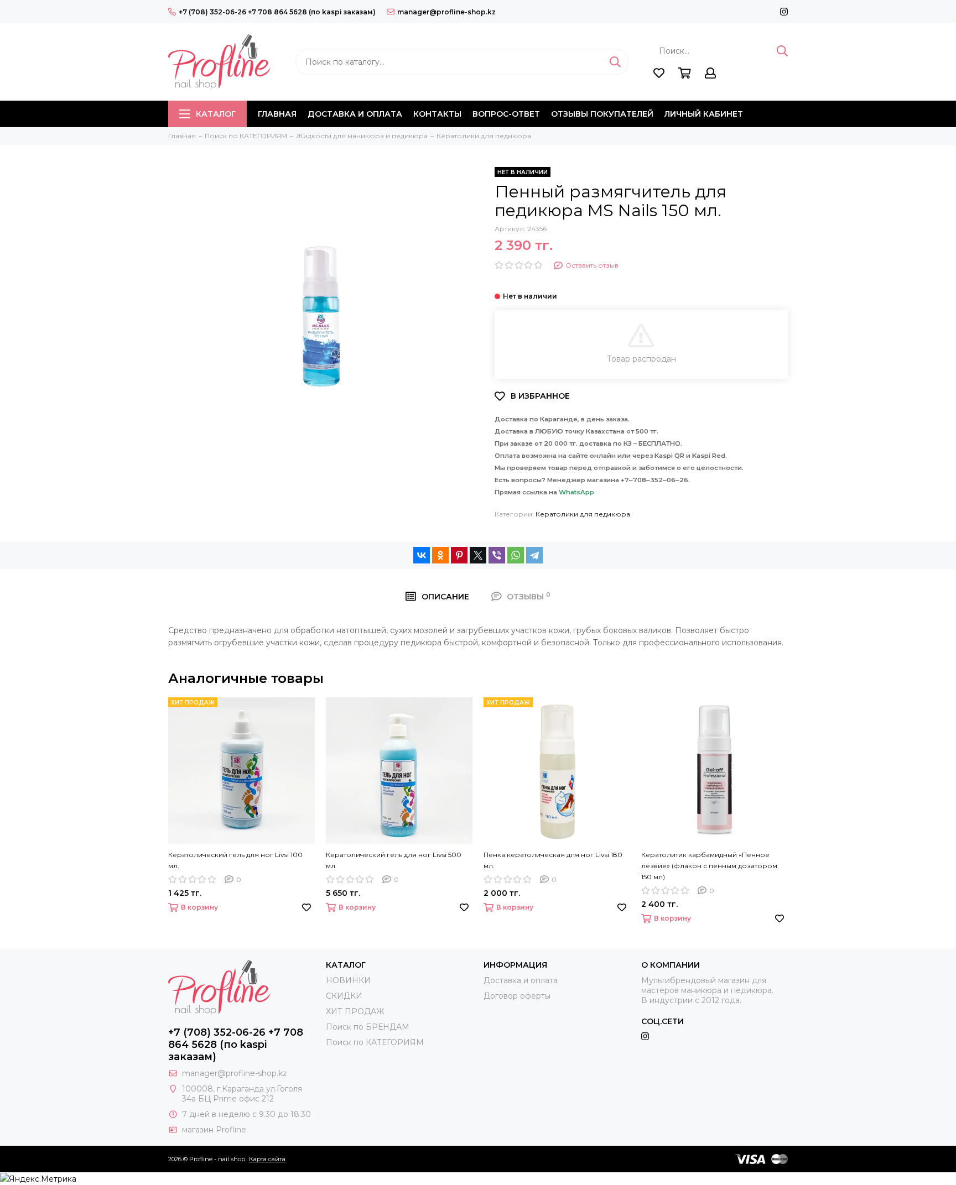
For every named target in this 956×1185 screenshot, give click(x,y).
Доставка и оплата (355, 114)
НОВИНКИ (348, 980)
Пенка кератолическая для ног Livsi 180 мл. (553, 860)
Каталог (216, 114)
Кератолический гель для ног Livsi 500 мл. (393, 860)
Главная (277, 114)
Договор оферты (517, 996)
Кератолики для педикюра (583, 514)
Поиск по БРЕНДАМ (367, 1027)
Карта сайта (267, 1159)
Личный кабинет (703, 114)
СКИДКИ (344, 996)
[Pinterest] (459, 555)
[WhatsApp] (515, 555)
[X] (478, 555)
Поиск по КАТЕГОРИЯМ (375, 1042)
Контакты (437, 114)
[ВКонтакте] (421, 555)
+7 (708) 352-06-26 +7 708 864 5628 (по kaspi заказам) (277, 12)
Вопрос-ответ (506, 114)
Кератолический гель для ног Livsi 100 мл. (235, 860)
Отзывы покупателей (602, 114)
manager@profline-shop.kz (446, 12)
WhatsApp (576, 492)
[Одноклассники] (440, 555)
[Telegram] (534, 555)
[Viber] (497, 555)
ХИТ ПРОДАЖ (355, 1011)
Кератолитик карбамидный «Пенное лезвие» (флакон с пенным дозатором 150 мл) (709, 865)
